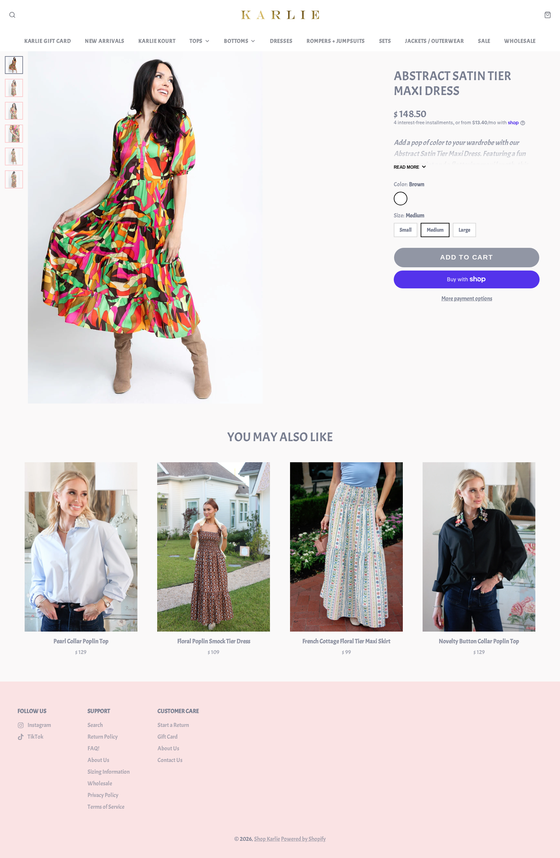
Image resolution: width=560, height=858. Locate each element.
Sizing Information (109, 772)
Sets (385, 40)
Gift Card (168, 737)
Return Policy (103, 737)
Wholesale (520, 40)
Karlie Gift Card (47, 40)
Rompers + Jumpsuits (336, 40)
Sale (484, 40)
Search (95, 725)
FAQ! (93, 748)
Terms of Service (106, 807)
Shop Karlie (267, 839)
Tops (196, 40)
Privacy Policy (103, 795)
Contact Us (170, 760)
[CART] (547, 14)
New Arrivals (104, 40)
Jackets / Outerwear (434, 40)
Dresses (281, 40)
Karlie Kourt (156, 40)
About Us (98, 760)
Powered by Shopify (303, 839)
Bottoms (236, 40)
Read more (406, 167)
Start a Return (173, 725)
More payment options (466, 298)
